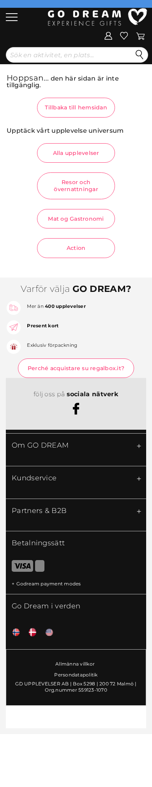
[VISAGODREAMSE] (19, 567)
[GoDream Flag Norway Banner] (13, 632)
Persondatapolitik (75, 675)
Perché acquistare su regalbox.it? (76, 368)
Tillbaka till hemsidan (76, 107)
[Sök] (139, 55)
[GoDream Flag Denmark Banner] (29, 632)
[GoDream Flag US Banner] (46, 632)
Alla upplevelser (76, 152)
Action (76, 247)
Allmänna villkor (75, 664)
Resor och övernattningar (76, 186)
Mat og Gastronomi (76, 218)
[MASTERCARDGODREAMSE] (39, 567)
